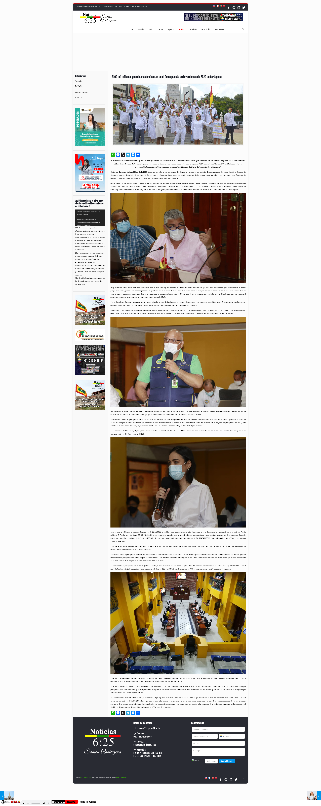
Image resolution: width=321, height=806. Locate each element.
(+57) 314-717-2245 (122, 6)
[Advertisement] (160, 52)
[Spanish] (224, 6)
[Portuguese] (221, 6)
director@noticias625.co (139, 6)
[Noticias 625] (98, 18)
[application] (90, 217)
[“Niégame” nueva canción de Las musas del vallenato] (314, 796)
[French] (217, 6)
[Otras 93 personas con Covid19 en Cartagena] (7, 796)
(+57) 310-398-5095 (107, 6)
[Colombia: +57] (222, 736)
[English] (214, 6)
